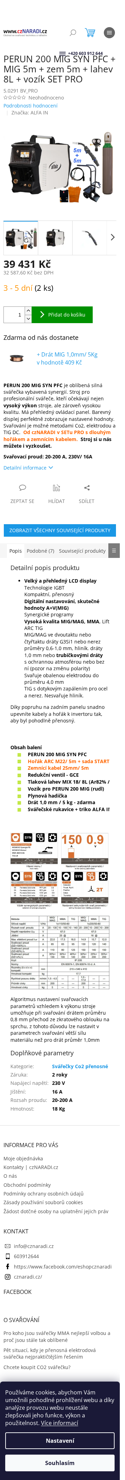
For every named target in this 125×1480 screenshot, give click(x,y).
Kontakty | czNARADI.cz (30, 1167)
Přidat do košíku (66, 314)
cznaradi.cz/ (28, 1276)
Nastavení (60, 1441)
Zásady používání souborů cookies (43, 1202)
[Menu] (109, 33)
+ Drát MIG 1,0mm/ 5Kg (67, 358)
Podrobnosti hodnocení (30, 105)
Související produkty (82, 550)
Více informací (59, 1423)
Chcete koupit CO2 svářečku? (36, 1367)
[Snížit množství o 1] (28, 319)
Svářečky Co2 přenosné (80, 1066)
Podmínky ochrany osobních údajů (43, 1193)
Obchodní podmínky (27, 1185)
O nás (10, 1176)
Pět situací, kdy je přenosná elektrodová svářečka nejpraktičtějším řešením (49, 1353)
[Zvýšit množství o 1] (28, 311)
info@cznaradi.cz (34, 1246)
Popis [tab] (15, 550)
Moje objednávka (23, 1158)
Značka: (29, 112)
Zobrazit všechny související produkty (59, 530)
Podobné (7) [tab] (40, 550)
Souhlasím (60, 1463)
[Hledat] (73, 33)
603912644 (26, 1256)
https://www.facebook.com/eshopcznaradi (63, 1266)
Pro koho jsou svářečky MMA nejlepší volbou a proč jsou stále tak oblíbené (56, 1336)
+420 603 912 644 (68, 53)
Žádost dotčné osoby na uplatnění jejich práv (55, 1211)
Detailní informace (25, 467)
